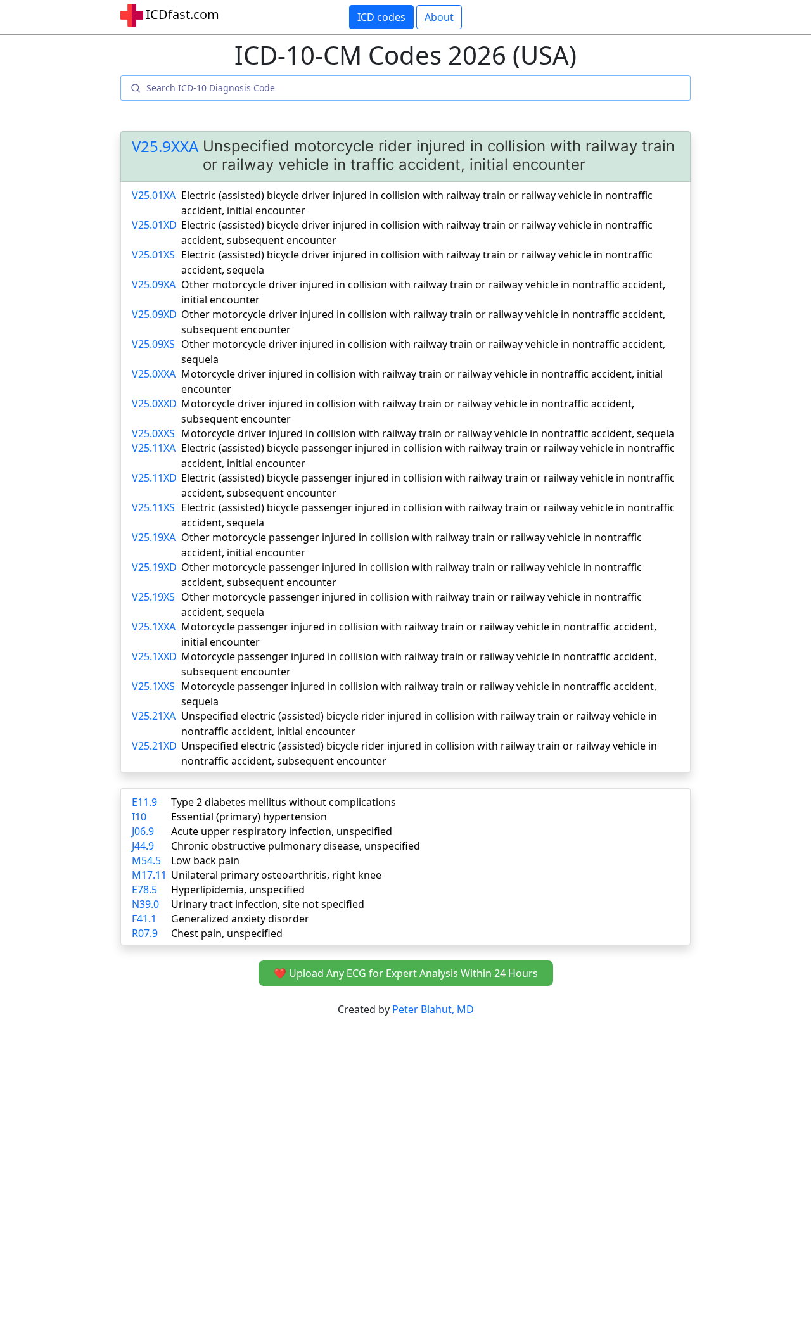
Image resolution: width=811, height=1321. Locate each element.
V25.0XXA (154, 374)
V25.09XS (153, 344)
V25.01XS (153, 255)
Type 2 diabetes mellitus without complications (283, 802)
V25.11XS (153, 507)
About (439, 17)
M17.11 (149, 875)
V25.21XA (154, 716)
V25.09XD (154, 314)
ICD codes (381, 17)
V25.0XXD (154, 404)
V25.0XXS (153, 433)
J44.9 (143, 846)
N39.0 (145, 904)
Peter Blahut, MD (433, 1009)
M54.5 (146, 860)
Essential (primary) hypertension (249, 817)
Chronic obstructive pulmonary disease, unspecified (295, 846)
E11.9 (144, 802)
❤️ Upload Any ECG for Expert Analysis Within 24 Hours (406, 973)
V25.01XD (154, 225)
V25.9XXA (165, 146)
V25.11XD (154, 478)
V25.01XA (154, 195)
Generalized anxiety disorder (240, 919)
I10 (139, 817)
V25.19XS (153, 597)
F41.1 (144, 919)
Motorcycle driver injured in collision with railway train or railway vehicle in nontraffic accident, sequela (427, 433)
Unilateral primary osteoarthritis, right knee (276, 875)
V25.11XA (154, 448)
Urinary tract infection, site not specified (267, 904)
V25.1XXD (154, 656)
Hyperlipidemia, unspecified (238, 890)
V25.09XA (154, 284)
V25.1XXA (154, 627)
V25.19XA (154, 537)
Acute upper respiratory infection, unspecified (281, 831)
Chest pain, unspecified (227, 933)
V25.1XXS (153, 686)
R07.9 (145, 933)
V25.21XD (154, 746)
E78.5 (144, 890)
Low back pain (205, 860)
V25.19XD (154, 567)
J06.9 (143, 831)
